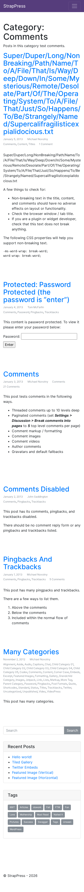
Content (22, 144)
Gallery (53, 676)
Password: (12, 336)
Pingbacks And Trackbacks (27, 563)
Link (39, 679)
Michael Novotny (37, 139)
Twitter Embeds (25, 767)
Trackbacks (52, 312)
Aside (20, 664)
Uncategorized (12, 691)
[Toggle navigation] (74, 6)
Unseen (67, 822)
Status (34, 687)
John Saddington (37, 496)
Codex (23, 672)
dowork (37, 807)
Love (12, 814)
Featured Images (24, 676)
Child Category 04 (61, 668)
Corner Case (61, 672)
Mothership (26, 814)
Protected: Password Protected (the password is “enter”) (37, 292)
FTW (57, 807)
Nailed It (58, 814)
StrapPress (14, 6)
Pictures (14, 822)
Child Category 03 (37, 668)
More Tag (66, 679)
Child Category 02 (14, 668)
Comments (9, 144)
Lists (46, 679)
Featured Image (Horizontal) (35, 777)
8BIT (12, 807)
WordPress (16, 829)
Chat (48, 664)
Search (72, 730)
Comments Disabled (36, 489)
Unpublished (29, 691)
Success (28, 822)
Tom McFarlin (36, 307)
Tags (55, 822)
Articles (24, 807)
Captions (38, 664)
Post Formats (59, 683)
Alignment (9, 664)
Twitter (67, 687)
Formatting (41, 676)
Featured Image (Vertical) (32, 772)
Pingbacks (37, 312)
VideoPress (54, 691)
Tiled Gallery (22, 762)
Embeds (75, 672)
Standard (23, 687)
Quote (72, 683)
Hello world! (22, 757)
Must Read (43, 814)
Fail (48, 807)
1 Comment (46, 144)
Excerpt (7, 676)
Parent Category (13, 683)
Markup (54, 679)
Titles (31, 144)
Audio (28, 664)
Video (42, 691)
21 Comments (11, 386)
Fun (67, 807)
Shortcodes (10, 687)
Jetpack (31, 679)
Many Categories (31, 652)
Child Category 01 (62, 664)
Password (23, 312)
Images (20, 679)
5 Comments (57, 579)
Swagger (43, 822)
